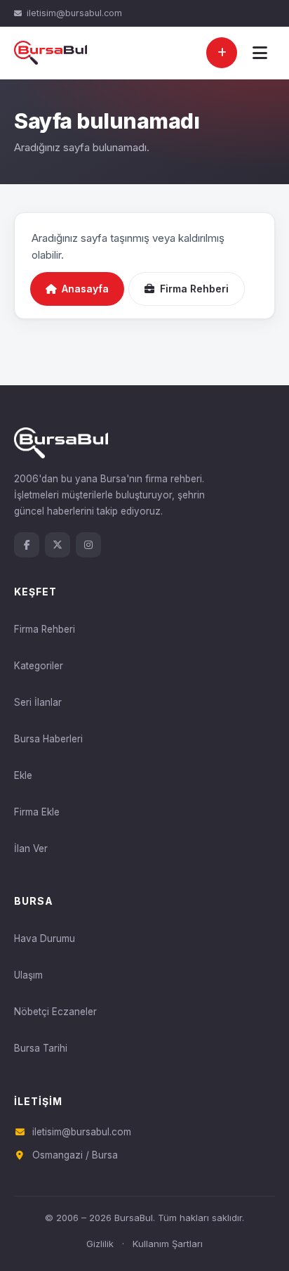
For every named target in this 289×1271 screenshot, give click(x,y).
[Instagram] (88, 544)
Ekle (23, 775)
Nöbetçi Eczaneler (55, 1011)
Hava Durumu (44, 938)
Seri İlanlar (38, 702)
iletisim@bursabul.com (74, 13)
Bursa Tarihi (40, 1048)
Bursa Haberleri (48, 738)
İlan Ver (31, 848)
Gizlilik (100, 1243)
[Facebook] (26, 544)
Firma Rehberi (194, 289)
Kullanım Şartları (168, 1243)
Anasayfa (85, 289)
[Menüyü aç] (259, 52)
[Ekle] (221, 52)
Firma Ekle (37, 812)
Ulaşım (28, 975)
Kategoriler (38, 665)
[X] (57, 544)
